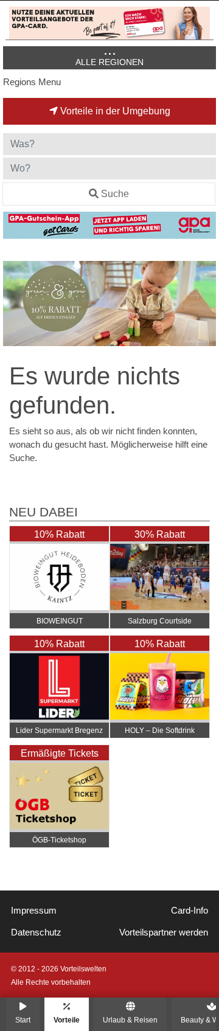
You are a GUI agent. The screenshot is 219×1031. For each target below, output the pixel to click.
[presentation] (14, 304)
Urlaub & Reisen (130, 1020)
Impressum (34, 910)
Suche (115, 194)
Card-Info (189, 910)
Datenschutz (36, 932)
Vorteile (67, 1020)
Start (22, 1020)
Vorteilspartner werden (163, 932)
